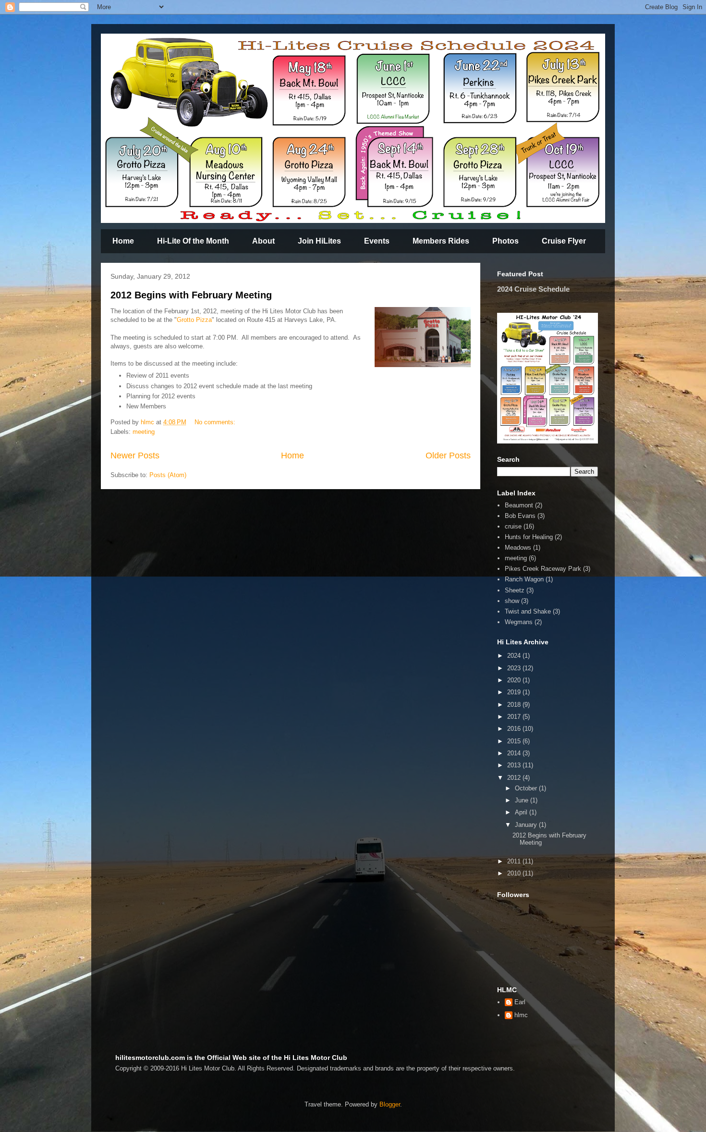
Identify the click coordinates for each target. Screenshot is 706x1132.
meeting (144, 431)
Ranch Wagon (524, 579)
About (263, 241)
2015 (515, 741)
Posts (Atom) (167, 475)
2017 (515, 716)
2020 (515, 680)
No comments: (216, 422)
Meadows (518, 547)
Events (377, 241)
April (522, 812)
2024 (515, 655)
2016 (515, 728)
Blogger (389, 1104)
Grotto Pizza (194, 319)
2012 (515, 777)
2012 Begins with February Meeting (191, 295)
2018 (515, 704)
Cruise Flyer (564, 241)
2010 (515, 873)
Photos (505, 241)
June (522, 800)
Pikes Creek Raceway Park (543, 568)
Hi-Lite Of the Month (193, 241)
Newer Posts (134, 455)
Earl (519, 1002)
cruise (513, 526)
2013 (515, 765)
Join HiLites (319, 241)
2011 (515, 861)
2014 (515, 753)
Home (123, 241)
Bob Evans (520, 515)
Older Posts (448, 455)
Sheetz (514, 590)
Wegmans (519, 622)
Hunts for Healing (529, 537)
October (527, 788)
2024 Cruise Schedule (533, 289)
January (527, 824)
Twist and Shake (528, 611)
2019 (515, 692)
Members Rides (441, 241)
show (512, 600)
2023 (515, 668)
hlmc (521, 1015)
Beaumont (519, 505)
